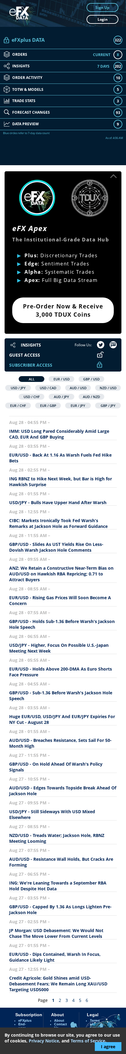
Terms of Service (88, 1041)
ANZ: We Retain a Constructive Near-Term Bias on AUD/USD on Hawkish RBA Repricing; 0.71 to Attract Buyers (61, 573)
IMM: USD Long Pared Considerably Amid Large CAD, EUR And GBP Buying (59, 434)
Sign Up (102, 7)
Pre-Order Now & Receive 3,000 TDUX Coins (63, 310)
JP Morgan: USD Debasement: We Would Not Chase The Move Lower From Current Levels (56, 933)
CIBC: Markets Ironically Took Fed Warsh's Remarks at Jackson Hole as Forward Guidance (58, 523)
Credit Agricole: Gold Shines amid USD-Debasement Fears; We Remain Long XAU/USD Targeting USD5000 (58, 983)
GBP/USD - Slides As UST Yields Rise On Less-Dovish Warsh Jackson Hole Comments (56, 547)
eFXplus (24, 1020)
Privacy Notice (44, 1041)
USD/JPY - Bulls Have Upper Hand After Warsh (58, 502)
